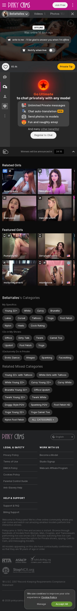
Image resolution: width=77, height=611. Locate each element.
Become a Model (49, 455)
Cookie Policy (49, 597)
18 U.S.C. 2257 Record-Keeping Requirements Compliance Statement (33, 583)
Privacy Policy (11, 455)
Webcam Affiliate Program (54, 468)
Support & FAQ (11, 505)
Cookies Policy (11, 474)
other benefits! (50, 129)
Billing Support (11, 512)
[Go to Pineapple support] (6, 570)
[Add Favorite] (5, 66)
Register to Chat (43, 135)
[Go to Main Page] (23, 5)
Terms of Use (10, 461)
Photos (57, 13)
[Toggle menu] (4, 5)
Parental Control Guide (15, 481)
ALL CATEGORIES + (43, 419)
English (60, 437)
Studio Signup (47, 461)
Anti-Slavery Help (12, 487)
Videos (40, 13)
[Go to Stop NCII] (24, 570)
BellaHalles (10, 298)
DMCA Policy (10, 468)
